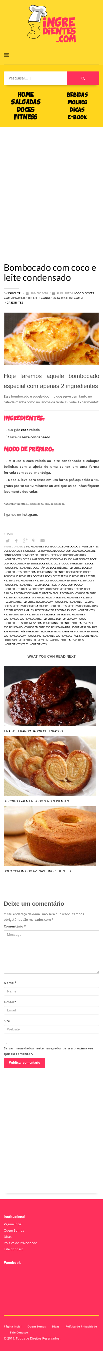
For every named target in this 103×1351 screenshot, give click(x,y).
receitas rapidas (15, 614)
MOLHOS (77, 102)
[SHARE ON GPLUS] (25, 540)
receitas (86, 597)
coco (24, 430)
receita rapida (13, 597)
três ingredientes (34, 644)
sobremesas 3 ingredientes (80, 631)
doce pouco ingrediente (70, 563)
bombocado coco (52, 550)
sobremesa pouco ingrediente (24, 627)
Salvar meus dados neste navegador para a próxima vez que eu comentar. (48, 1051)
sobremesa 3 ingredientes (37, 618)
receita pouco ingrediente (78, 593)
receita (91, 576)
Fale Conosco (14, 1249)
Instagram (29, 514)
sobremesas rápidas (46, 639)
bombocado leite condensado (42, 554)
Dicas (8, 1236)
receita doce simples (27, 593)
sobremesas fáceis (68, 635)
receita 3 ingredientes (19, 580)
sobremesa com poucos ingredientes (46, 622)
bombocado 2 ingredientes (80, 546)
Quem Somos (14, 1230)
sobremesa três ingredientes (23, 631)
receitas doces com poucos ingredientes (39, 605)
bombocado (53, 546)
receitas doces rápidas (83, 605)
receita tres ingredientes (63, 597)
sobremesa (11, 618)
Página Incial (13, 1224)
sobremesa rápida (58, 627)
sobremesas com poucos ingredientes (29, 635)
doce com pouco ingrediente (69, 559)
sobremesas (52, 631)
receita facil (50, 593)
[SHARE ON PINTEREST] (34, 540)
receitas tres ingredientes (67, 614)
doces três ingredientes (68, 576)
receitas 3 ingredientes (19, 601)
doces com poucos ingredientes (43, 571)
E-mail (10, 1002)
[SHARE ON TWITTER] (7, 540)
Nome (10, 982)
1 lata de (28, 437)
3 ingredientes (34, 546)
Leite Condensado (46, 297)
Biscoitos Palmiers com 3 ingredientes (36, 801)
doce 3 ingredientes (35, 559)
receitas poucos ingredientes (74, 610)
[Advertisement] (51, 187)
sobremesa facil (83, 622)
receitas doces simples (19, 610)
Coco (79, 293)
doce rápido (41, 567)
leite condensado (36, 437)
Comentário (15, 926)
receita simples (34, 597)
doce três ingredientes (65, 567)
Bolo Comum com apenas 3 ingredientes (37, 871)
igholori (15, 293)
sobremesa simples (84, 627)
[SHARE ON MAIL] (42, 540)
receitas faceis (44, 610)
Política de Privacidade (20, 1243)
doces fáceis (74, 571)
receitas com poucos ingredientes (59, 601)
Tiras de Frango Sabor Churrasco (33, 731)
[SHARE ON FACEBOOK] (16, 540)
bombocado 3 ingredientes (22, 550)
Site (7, 1021)
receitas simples (37, 614)
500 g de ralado (23, 430)
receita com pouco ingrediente (56, 580)
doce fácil (45, 563)
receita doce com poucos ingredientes (47, 588)
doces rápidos (42, 576)
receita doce (41, 584)
